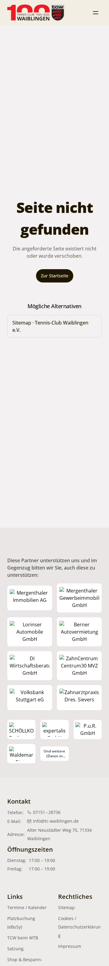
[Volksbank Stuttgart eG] (29, 697)
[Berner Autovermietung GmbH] (79, 631)
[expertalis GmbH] (54, 729)
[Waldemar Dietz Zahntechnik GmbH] (21, 753)
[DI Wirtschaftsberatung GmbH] (29, 665)
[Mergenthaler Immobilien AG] (29, 597)
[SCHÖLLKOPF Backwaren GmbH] (21, 729)
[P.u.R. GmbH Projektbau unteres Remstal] (88, 729)
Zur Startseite (54, 276)
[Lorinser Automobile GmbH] (29, 631)
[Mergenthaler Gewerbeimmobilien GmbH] (79, 597)
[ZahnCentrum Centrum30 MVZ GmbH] (79, 665)
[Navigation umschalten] (96, 13)
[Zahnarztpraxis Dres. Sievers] (79, 697)
